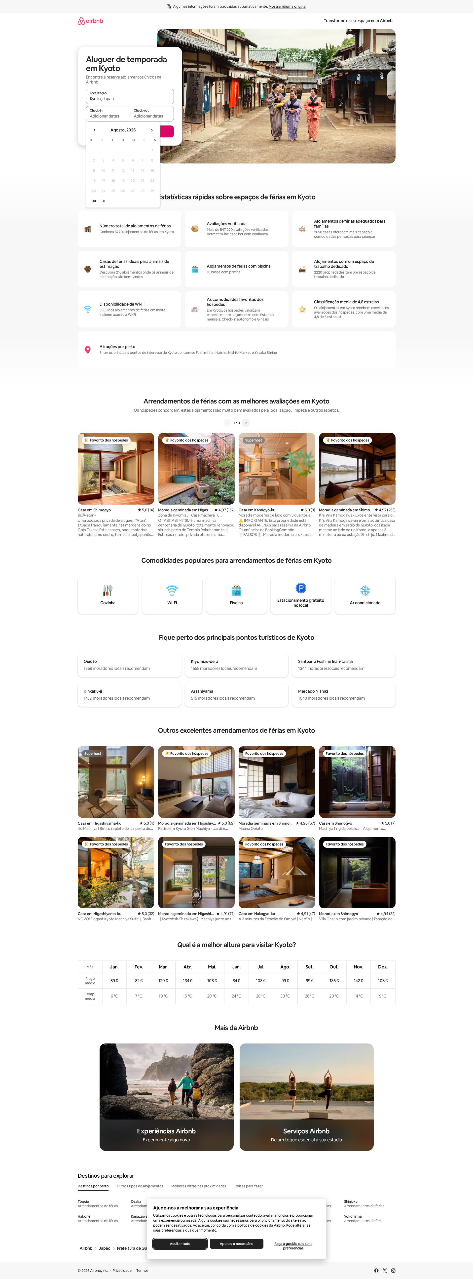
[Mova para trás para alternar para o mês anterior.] (94, 130)
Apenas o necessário (237, 1243)
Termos (142, 1270)
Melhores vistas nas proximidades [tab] (198, 1186)
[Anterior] (227, 423)
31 (103, 201)
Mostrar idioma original (287, 6)
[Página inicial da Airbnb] (90, 21)
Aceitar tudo (180, 1243)
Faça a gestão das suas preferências (293, 1245)
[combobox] (130, 99)
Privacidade (122, 1270)
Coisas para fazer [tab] (248, 1186)
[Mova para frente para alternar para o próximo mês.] (151, 130)
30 (94, 201)
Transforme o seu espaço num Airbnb (358, 20)
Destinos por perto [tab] (93, 1186)
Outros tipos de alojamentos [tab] (140, 1186)
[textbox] (108, 116)
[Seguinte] (246, 423)
